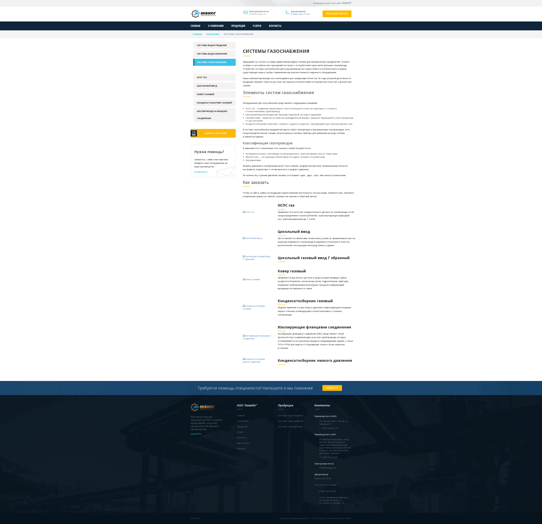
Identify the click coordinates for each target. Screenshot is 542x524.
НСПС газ (202, 77)
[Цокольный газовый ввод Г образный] (296, 262)
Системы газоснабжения (211, 62)
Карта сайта (243, 443)
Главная (195, 26)
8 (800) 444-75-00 (300, 14)
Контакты (275, 26)
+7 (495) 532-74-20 (328, 457)
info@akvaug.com (257, 13)
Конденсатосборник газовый (214, 102)
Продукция (238, 26)
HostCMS (195, 518)
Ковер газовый (205, 94)
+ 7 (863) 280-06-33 (328, 428)
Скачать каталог (216, 133)
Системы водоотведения (212, 45)
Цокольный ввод (207, 85)
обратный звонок (337, 13)
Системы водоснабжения (212, 53)
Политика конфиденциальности (295, 518)
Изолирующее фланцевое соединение (212, 115)
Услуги (257, 26)
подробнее (196, 433)
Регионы (241, 448)
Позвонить (200, 172)
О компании (216, 26)
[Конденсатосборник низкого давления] (297, 364)
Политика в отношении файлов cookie (332, 518)
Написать (332, 388)
